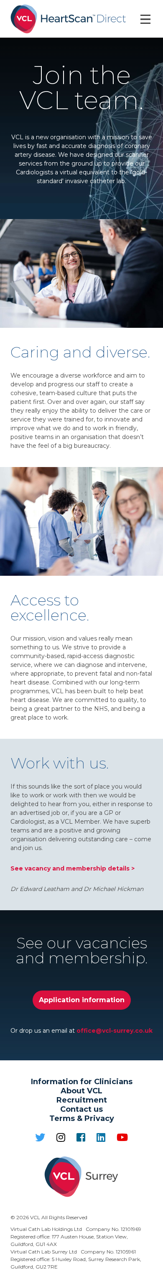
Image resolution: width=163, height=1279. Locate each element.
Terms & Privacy (81, 1118)
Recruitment (81, 1100)
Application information (82, 1000)
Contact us (81, 1109)
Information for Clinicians (81, 1081)
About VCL (81, 1090)
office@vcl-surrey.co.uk (114, 1030)
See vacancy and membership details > (72, 868)
